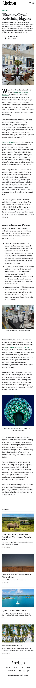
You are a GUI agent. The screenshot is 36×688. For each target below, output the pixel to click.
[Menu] (33, 2)
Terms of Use (25, 667)
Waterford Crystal (8, 142)
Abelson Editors (13, 36)
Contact (15, 667)
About (8, 667)
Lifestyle (5, 10)
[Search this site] (30, 2)
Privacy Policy (11, 670)
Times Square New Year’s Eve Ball (17, 347)
